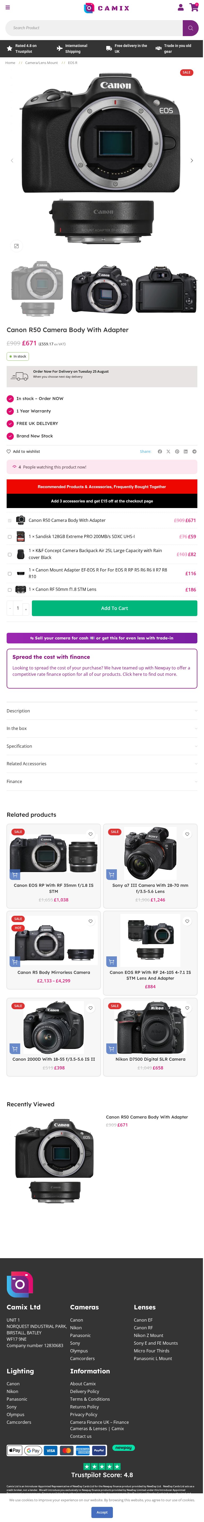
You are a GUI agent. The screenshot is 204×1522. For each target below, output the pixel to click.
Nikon (76, 1328)
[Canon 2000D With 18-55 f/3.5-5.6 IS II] (54, 1027)
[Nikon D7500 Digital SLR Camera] (150, 1027)
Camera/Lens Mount (42, 62)
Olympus (79, 1351)
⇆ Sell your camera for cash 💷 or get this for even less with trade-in (101, 637)
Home (10, 62)
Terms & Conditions (90, 1399)
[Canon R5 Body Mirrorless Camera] (54, 940)
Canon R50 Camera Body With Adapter (147, 1117)
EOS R (72, 62)
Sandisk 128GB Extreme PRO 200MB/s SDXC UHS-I (85, 536)
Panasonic (80, 1335)
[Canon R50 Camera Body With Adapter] (55, 1162)
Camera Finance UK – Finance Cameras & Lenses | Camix (99, 1425)
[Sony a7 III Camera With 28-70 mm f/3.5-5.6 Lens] (150, 853)
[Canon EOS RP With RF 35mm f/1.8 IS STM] (54, 853)
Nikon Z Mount (148, 1335)
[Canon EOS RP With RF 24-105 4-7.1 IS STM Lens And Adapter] (150, 940)
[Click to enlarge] (17, 246)
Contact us (81, 1436)
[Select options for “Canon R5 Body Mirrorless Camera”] (15, 961)
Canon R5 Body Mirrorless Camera (54, 972)
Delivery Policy (84, 1391)
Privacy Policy (83, 1414)
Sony (75, 1343)
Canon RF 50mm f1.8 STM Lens (66, 589)
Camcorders (82, 1358)
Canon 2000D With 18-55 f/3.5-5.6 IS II (53, 1059)
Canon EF (143, 1320)
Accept (102, 1512)
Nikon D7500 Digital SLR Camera (150, 1059)
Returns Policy (84, 1407)
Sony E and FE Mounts (156, 1343)
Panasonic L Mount (153, 1358)
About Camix (83, 1384)
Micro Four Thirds (151, 1351)
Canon (76, 1320)
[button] (12, 160)
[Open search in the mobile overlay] (102, 28)
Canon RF (143, 1328)
